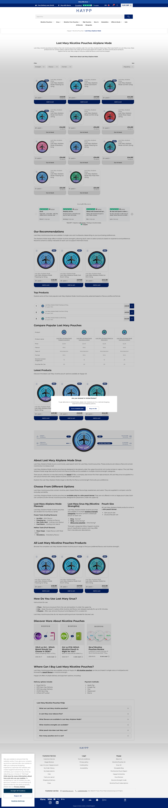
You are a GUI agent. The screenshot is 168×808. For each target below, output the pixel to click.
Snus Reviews (119, 777)
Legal (84, 756)
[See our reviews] (87, 5)
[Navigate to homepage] (84, 747)
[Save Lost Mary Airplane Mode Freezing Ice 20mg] (70, 141)
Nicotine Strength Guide (118, 780)
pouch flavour (48, 672)
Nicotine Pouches (46, 22)
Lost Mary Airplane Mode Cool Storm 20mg (124, 339)
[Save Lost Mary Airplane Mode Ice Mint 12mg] (104, 81)
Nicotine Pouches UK (118, 762)
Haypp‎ (69, 31)
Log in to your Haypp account (49, 765)
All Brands (79, 25)
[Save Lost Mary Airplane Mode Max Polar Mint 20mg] (70, 171)
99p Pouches (87, 22)
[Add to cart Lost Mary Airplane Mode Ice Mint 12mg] (132, 318)
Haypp (118, 756)
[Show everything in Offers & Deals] (121, 22)
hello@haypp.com (67, 791)
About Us (119, 759)
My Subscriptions (49, 771)
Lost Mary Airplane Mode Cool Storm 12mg (84, 339)
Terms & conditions (84, 759)
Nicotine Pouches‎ (78, 31)
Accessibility (84, 768)
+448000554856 (82, 791)
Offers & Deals (115, 22)
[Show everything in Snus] (60, 22)
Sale (126, 22)
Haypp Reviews (49, 762)
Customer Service (49, 756)
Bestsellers (104, 22)
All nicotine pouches (84, 670)
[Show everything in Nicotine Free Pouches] (79, 22)
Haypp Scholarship (119, 774)
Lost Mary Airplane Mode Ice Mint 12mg (104, 339)
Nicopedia (88, 25)
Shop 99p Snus (83, 2)
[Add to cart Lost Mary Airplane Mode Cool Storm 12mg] (132, 312)
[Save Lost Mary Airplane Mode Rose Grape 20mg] (104, 111)
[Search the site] (128, 17)
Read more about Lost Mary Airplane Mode (84, 56)
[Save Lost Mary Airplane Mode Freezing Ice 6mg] (36, 171)
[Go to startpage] (84, 11)
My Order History (49, 768)
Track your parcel (49, 777)
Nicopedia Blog (119, 768)
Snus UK (118, 765)
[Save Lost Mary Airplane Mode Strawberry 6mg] (36, 141)
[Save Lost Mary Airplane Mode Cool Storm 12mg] (70, 81)
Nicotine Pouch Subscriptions (119, 783)
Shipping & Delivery (49, 780)
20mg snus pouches (77, 523)
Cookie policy (84, 765)
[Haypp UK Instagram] (50, 802)
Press (49, 783)
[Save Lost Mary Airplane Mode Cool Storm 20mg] (36, 111)
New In (96, 22)
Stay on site (93, 408)
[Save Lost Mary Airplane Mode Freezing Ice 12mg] (36, 81)
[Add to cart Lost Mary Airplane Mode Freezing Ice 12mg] (132, 306)
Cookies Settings (18, 801)
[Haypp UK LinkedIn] (57, 802)
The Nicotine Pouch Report (119, 771)
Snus (57, 22)
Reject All (18, 796)
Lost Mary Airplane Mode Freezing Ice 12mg (64, 339)
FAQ (49, 774)
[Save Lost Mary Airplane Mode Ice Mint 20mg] (104, 141)
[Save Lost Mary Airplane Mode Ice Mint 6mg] (70, 111)
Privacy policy (84, 762)
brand (69, 474)
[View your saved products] (117, 5)
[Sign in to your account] (113, 5)
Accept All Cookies (18, 791)
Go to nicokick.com (77, 408)
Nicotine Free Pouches (71, 22)
